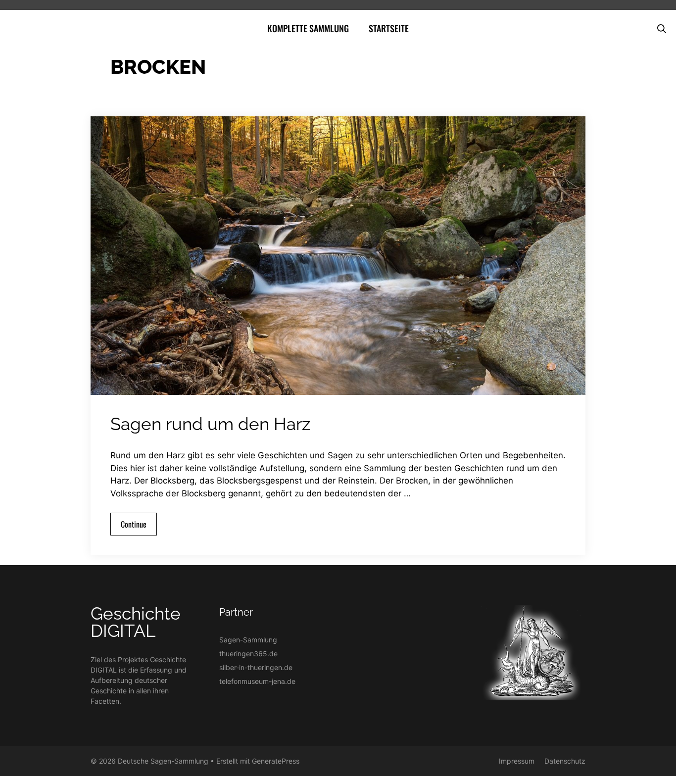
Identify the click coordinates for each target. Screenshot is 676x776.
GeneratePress (275, 761)
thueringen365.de (248, 653)
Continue (133, 524)
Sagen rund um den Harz (210, 424)
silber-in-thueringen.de (255, 667)
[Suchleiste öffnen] (661, 28)
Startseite (389, 28)
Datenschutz (564, 761)
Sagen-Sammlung (248, 639)
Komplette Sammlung (308, 28)
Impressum (516, 761)
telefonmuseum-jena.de (257, 681)
